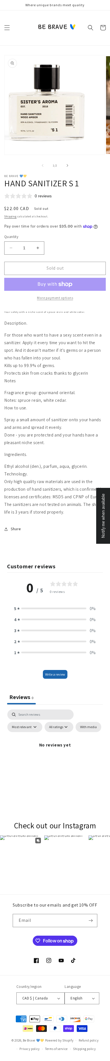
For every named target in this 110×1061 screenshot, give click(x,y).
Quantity (11, 236)
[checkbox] (88, 727)
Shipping (10, 216)
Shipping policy (84, 1049)
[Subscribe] (91, 920)
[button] (7, 27)
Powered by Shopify (59, 1040)
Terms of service (56, 1049)
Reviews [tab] (21, 697)
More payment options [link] (55, 298)
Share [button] (16, 528)
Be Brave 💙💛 (33, 1040)
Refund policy (88, 1040)
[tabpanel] (55, 757)
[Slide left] (42, 165)
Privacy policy (29, 1049)
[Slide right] (67, 165)
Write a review (55, 674)
